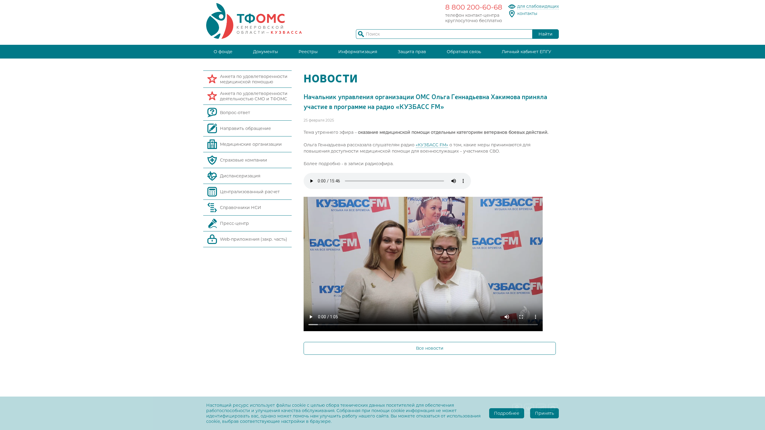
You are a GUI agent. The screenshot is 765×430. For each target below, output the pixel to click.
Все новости (429, 348)
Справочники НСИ (240, 207)
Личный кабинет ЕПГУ (526, 51)
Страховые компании (243, 160)
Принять (544, 413)
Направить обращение (245, 128)
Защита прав (412, 51)
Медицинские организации (251, 144)
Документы (265, 51)
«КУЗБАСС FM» (432, 145)
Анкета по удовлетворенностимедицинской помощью (253, 79)
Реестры (308, 51)
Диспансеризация (240, 176)
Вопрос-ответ (235, 112)
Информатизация (357, 51)
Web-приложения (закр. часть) (253, 239)
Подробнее (506, 413)
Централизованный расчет (250, 191)
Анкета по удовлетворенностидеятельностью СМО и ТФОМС (253, 96)
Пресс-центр (234, 223)
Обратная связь (464, 51)
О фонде (223, 51)
